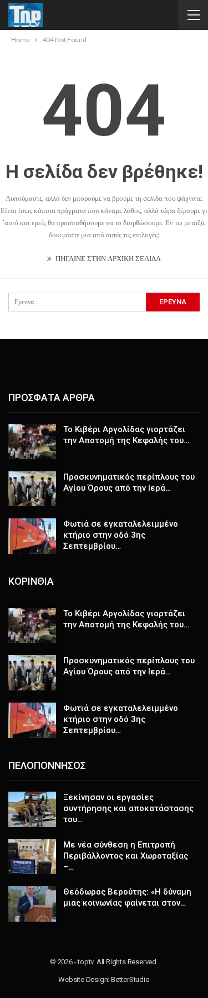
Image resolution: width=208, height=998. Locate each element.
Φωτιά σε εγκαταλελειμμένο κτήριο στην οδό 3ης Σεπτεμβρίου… (120, 535)
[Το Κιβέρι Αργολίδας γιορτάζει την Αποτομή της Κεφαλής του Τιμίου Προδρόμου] (32, 441)
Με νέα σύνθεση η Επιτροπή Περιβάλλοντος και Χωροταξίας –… (125, 856)
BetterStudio (130, 979)
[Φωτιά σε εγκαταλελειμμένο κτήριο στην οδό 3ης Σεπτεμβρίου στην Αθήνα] (32, 536)
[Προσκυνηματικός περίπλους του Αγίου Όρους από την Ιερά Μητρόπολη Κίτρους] (32, 489)
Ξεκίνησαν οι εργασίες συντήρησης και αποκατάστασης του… (128, 808)
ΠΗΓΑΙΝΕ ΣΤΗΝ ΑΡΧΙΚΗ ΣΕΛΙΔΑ (107, 258)
